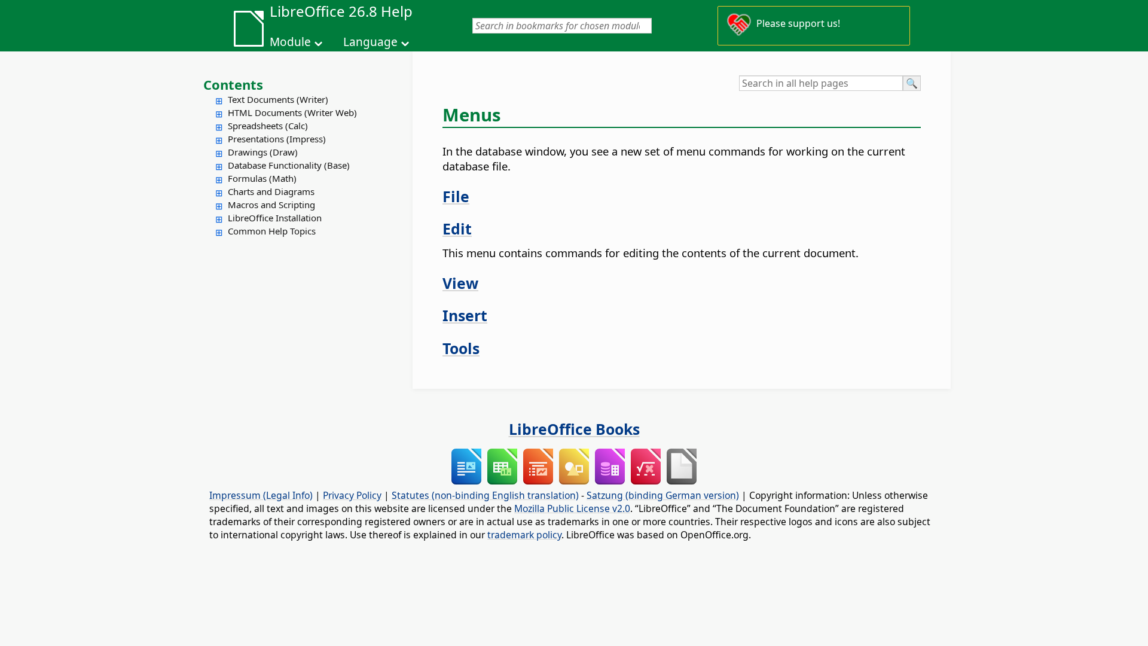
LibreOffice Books (574, 429)
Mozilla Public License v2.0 (572, 508)
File (455, 196)
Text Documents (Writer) (278, 99)
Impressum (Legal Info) (261, 495)
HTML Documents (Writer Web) (292, 112)
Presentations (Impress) (277, 139)
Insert (464, 315)
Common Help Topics (272, 231)
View (460, 283)
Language (370, 42)
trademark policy (524, 534)
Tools (461, 348)
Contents (233, 84)
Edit (457, 228)
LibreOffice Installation (275, 218)
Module (290, 42)
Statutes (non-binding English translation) (485, 495)
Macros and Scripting (271, 205)
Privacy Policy (352, 495)
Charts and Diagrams (271, 191)
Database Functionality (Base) (289, 165)
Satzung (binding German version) (663, 495)
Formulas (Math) (262, 178)
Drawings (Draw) (263, 152)
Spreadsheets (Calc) (268, 126)
